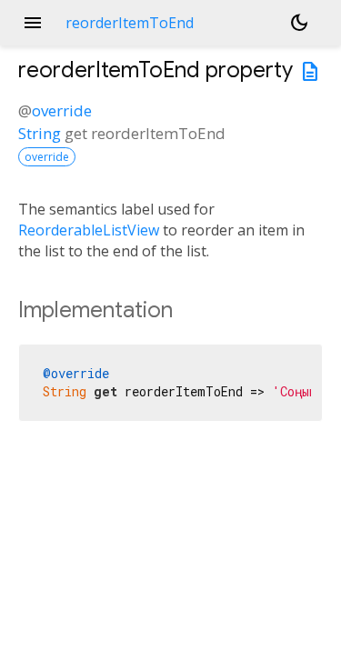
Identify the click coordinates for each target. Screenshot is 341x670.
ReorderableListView (88, 230)
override (62, 110)
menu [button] (33, 23)
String (39, 133)
